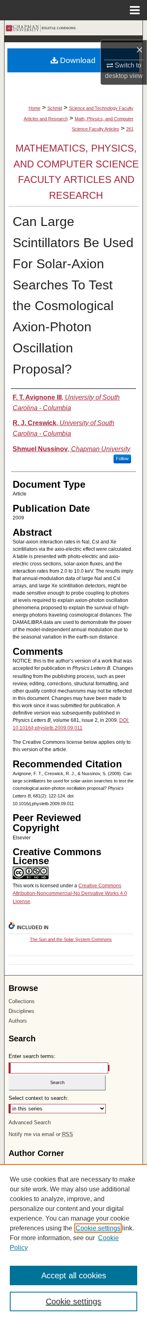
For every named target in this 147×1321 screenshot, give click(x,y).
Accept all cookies (73, 1275)
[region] (73, 1242)
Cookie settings (98, 1228)
